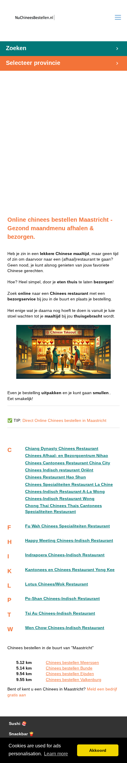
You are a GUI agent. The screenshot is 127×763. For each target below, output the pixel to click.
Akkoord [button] (97, 750)
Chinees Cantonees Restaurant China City (67, 463)
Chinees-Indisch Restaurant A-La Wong (65, 491)
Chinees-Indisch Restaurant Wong (60, 498)
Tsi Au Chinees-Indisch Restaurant (60, 613)
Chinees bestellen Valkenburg (73, 680)
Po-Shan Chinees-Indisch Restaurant (62, 598)
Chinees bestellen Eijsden (70, 674)
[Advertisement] (63, 140)
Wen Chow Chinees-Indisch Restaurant (64, 628)
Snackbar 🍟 (21, 734)
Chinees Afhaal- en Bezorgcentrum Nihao (66, 455)
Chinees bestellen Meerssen (72, 662)
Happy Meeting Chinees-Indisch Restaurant (69, 540)
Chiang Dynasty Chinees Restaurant (61, 448)
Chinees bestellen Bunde (69, 668)
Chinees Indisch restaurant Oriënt (59, 470)
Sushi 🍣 (18, 723)
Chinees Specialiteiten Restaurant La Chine (69, 484)
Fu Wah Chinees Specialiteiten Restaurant (67, 526)
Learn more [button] (56, 753)
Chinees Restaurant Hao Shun (55, 477)
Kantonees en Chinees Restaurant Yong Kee (70, 570)
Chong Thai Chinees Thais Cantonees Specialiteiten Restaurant (63, 509)
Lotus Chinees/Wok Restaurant (56, 584)
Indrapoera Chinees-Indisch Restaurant (65, 555)
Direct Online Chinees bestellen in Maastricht (64, 420)
